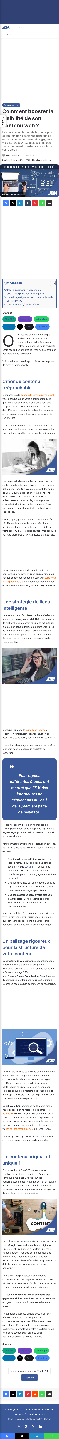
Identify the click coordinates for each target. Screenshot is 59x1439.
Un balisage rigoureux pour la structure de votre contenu (30, 299)
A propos (19, 1419)
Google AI (42, 326)
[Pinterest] (35, 203)
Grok (29, 326)
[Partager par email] (49, 203)
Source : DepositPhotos (13, 195)
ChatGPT (9, 319)
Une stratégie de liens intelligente (25, 293)
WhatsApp (41, 319)
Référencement (11, 105)
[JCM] (14, 27)
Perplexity (25, 319)
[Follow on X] (18, 155)
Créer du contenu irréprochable (23, 290)
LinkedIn (9, 326)
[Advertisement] (29, 70)
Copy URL (29, 1377)
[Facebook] (6, 203)
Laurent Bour (11, 155)
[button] (3, 121)
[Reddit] (35, 1394)
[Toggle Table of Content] (51, 283)
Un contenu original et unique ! (24, 304)
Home (10, 1419)
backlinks (30, 866)
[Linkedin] (20, 203)
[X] (13, 203)
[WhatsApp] (42, 203)
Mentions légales (34, 1419)
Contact (48, 1419)
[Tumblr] (28, 203)
